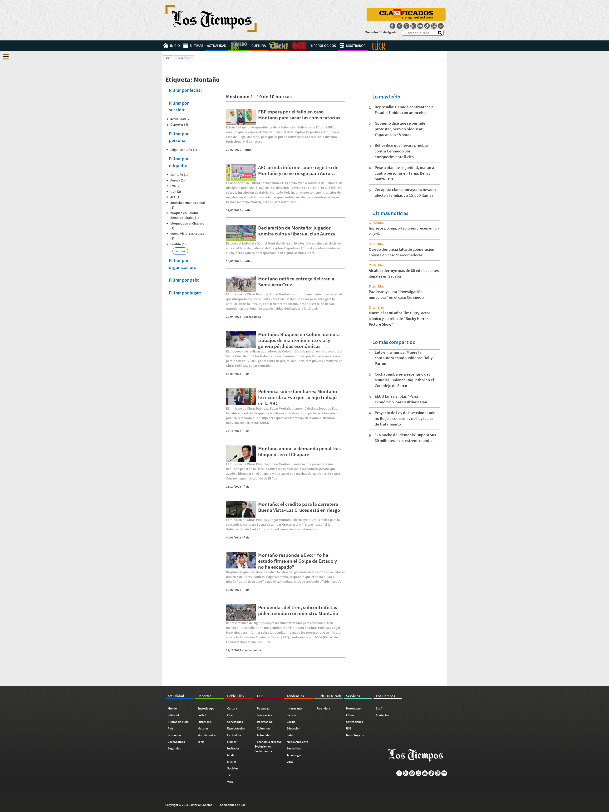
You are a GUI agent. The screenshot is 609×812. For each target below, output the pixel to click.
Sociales (232, 768)
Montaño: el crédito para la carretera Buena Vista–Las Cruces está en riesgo (299, 507)
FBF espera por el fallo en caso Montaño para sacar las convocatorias (299, 114)
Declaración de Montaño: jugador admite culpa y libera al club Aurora (296, 231)
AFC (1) (175, 197)
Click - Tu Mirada (378, 45)
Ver (169, 58)
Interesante (295, 708)
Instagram (413, 26)
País (246, 374)
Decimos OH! (265, 722)
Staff (379, 708)
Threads (434, 26)
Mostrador (356, 45)
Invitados (233, 748)
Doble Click (278, 45)
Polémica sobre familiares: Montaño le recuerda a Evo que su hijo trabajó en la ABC (297, 397)
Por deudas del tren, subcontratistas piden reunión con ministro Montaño (298, 610)
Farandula (323, 708)
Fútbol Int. (204, 722)
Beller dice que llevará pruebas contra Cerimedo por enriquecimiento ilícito (401, 151)
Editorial (173, 715)
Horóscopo (353, 708)
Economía (174, 735)
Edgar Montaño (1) (183, 149)
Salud (290, 735)
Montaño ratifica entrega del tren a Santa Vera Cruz (296, 281)
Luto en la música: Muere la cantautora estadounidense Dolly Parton (403, 358)
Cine (230, 715)
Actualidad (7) (180, 119)
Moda (231, 755)
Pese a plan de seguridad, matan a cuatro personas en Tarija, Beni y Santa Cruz (404, 173)
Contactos (382, 715)
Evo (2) (175, 186)
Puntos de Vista (178, 722)
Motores (203, 728)
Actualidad (216, 45)
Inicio (175, 45)
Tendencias (264, 715)
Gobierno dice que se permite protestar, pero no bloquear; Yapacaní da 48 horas (400, 129)
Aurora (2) (177, 180)
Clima (350, 715)
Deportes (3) (179, 124)
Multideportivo (207, 735)
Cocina (291, 722)
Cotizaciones (354, 722)
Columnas (263, 728)
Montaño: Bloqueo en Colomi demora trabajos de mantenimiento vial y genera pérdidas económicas (299, 340)
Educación (293, 728)
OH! (299, 45)
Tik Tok (427, 26)
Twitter (399, 26)
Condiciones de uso (233, 805)
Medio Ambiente (297, 742)
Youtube (420, 26)
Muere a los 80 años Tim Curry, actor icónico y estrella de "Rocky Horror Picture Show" (399, 318)
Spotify (441, 26)
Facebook (392, 26)
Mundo (172, 708)
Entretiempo (205, 708)
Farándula (234, 735)
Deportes (239, 45)
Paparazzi (263, 708)
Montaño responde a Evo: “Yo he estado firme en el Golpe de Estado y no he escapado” (297, 561)
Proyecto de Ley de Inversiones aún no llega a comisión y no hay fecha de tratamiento (405, 418)
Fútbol (248, 150)
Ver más (180, 251)
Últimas (196, 45)
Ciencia (291, 715)
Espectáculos (236, 728)
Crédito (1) (178, 244)
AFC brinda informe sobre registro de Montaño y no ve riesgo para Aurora (298, 170)
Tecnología (294, 755)
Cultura (258, 45)
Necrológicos (323, 45)
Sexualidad (294, 748)
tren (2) (175, 191)
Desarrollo (184, 58)
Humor (231, 742)
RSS (348, 728)
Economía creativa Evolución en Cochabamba (268, 746)
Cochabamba (252, 317)
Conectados (235, 722)
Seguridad (174, 748)
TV (229, 775)
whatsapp (406, 26)
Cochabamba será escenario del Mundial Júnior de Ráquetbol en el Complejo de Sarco (404, 380)
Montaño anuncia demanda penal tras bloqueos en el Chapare (299, 451)
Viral (290, 762)
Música (231, 762)
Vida (230, 782)
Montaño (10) (180, 174)
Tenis (200, 742)
